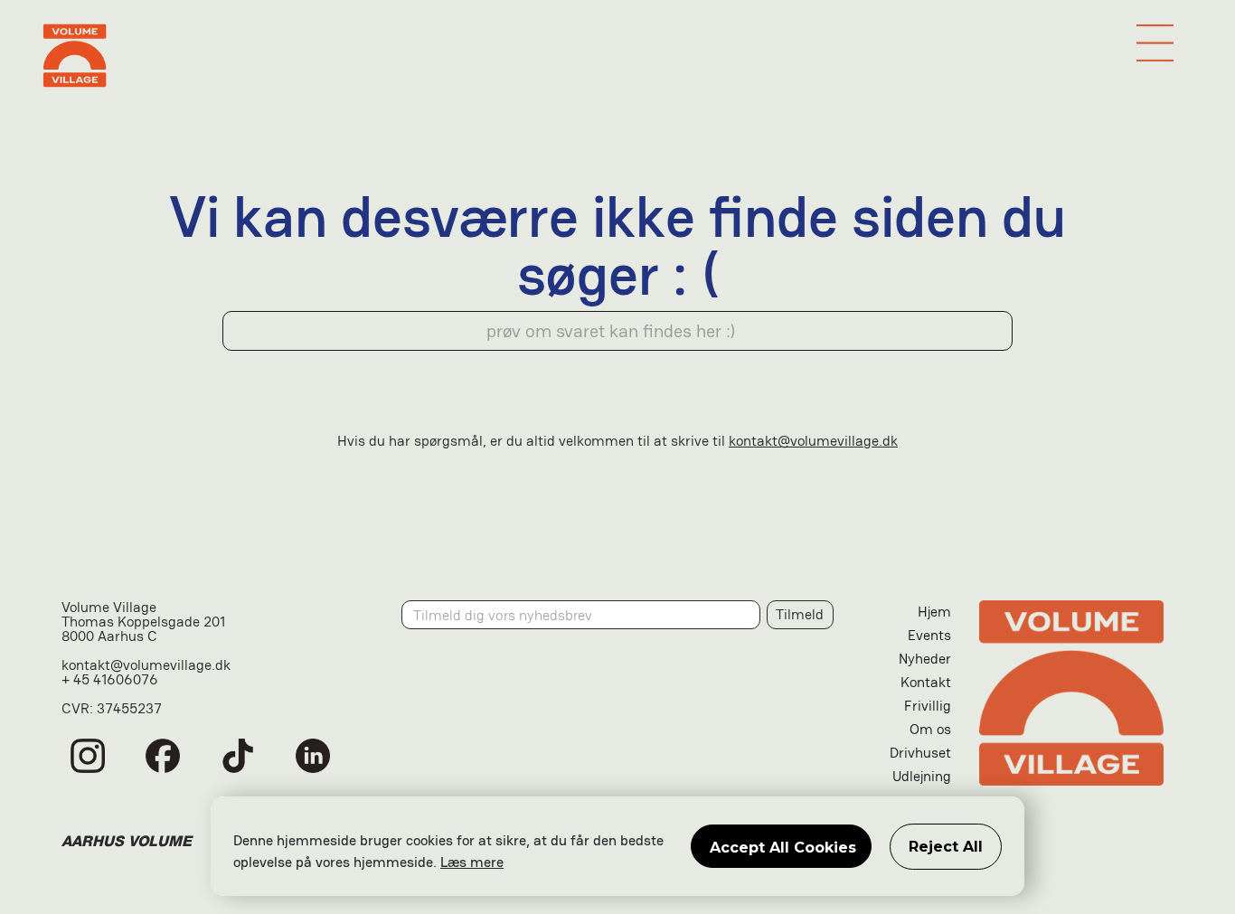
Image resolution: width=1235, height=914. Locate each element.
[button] (1155, 42)
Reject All (946, 846)
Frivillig (927, 705)
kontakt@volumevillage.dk (813, 440)
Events (929, 635)
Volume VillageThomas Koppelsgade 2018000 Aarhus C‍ (143, 622)
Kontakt (925, 682)
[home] (617, 55)
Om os (930, 729)
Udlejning (921, 776)
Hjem (934, 611)
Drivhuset (920, 752)
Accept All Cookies (783, 847)
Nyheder (925, 658)
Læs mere (472, 862)
